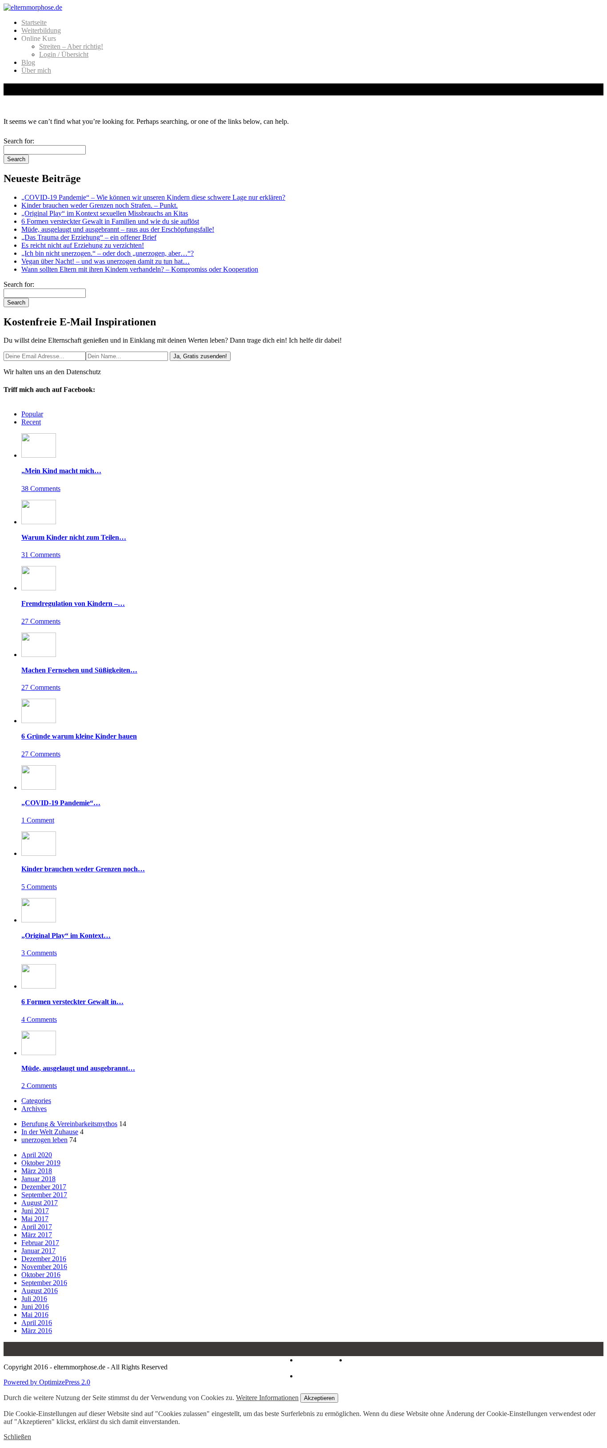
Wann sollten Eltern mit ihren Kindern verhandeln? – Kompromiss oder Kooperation (139, 269)
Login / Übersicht (63, 54)
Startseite (34, 22)
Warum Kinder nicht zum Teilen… (73, 537)
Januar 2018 (38, 1179)
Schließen (17, 1436)
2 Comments (39, 1085)
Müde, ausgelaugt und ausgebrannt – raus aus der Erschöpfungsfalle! (117, 229)
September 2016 (44, 1282)
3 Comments (39, 953)
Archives (34, 1108)
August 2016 (39, 1290)
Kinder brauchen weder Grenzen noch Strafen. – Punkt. (99, 205)
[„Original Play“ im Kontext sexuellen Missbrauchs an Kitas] (38, 920)
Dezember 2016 (43, 1258)
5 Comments (39, 886)
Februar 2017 (40, 1242)
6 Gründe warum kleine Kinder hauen (79, 736)
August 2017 (39, 1203)
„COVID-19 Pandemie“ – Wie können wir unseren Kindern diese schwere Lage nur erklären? (153, 197)
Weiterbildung (41, 30)
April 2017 (36, 1226)
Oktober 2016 (40, 1274)
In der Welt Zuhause (49, 1131)
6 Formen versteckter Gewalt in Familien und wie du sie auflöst (110, 221)
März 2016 (36, 1330)
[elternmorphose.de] (33, 7)
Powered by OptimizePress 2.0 (47, 1382)
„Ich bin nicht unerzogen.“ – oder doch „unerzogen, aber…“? (107, 253)
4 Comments (39, 1019)
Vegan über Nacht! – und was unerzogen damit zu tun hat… (105, 261)
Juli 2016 (34, 1298)
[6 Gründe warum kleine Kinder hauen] (38, 720)
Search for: (19, 141)
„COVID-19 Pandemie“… (60, 803)
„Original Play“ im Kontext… (66, 935)
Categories (36, 1100)
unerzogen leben (44, 1139)
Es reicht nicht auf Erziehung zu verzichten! (82, 245)
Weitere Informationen (267, 1397)
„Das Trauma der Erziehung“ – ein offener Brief (88, 237)
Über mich (36, 70)
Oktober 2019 (40, 1163)
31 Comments (40, 554)
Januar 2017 (38, 1250)
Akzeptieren (319, 1398)
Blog (28, 62)
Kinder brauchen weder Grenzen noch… (83, 869)
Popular (32, 414)
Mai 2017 (34, 1218)
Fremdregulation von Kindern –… (73, 603)
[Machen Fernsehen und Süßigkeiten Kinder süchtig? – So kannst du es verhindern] (38, 654)
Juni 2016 (35, 1306)
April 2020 (36, 1155)
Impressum (312, 1360)
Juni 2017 (35, 1211)
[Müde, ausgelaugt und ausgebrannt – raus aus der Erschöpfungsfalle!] (38, 1052)
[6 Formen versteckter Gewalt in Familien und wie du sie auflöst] (38, 986)
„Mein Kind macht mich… (61, 471)
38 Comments (40, 488)
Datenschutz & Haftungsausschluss (342, 1364)
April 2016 (36, 1322)
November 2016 (44, 1266)
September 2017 (44, 1195)
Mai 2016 (34, 1314)
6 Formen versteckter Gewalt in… (72, 1001)
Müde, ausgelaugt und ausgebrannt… (78, 1068)
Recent (31, 422)
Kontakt (308, 1376)
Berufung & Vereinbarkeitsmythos (69, 1124)
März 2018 (36, 1171)
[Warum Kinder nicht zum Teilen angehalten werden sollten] (38, 522)
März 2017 (36, 1234)
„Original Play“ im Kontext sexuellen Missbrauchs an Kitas (104, 213)
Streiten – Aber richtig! (71, 46)
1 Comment (37, 820)
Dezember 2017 (43, 1187)
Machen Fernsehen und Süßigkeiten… (79, 670)
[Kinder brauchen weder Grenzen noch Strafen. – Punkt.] (38, 853)
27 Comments (40, 621)
